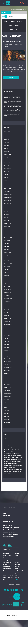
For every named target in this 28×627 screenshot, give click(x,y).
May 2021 (6, 180)
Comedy (14, 444)
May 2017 (6, 309)
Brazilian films (15, 440)
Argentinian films (8, 438)
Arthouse (6, 553)
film (13, 449)
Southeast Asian (19, 570)
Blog (5, 21)
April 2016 (6, 347)
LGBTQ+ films (7, 461)
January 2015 (7, 390)
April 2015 (6, 381)
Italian (16, 557)
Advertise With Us (8, 536)
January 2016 (7, 355)
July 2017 (6, 304)
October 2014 (7, 399)
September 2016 (8, 332)
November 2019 (7, 232)
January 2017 (7, 321)
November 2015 (7, 361)
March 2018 (7, 281)
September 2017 (8, 298)
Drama (6, 447)
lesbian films (14, 459)
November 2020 (8, 197)
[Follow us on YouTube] (16, 590)
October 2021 (7, 165)
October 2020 (7, 200)
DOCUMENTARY (18, 445)
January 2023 (7, 131)
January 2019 (7, 255)
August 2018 (7, 266)
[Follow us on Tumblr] (19, 590)
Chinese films (7, 444)
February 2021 (7, 188)
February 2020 (7, 223)
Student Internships (9, 529)
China (20, 442)
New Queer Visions (17, 465)
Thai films (14, 471)
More (16, 579)
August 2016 (7, 335)
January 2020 (7, 226)
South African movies (9, 469)
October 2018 (7, 260)
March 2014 (7, 419)
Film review (17, 449)
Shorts (16, 568)
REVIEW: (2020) (12, 42)
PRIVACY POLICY (7, 616)
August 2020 (7, 206)
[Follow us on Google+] (22, 590)
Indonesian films (12, 455)
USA (5, 473)
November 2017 (7, 292)
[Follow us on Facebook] (8, 590)
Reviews (17, 25)
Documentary (7, 568)
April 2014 (6, 416)
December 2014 (7, 393)
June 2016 (6, 341)
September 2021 (8, 168)
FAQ (4, 513)
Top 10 (19, 471)
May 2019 (6, 246)
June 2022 (6, 142)
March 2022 (7, 151)
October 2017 (7, 295)
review (6, 467)
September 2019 (8, 237)
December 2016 (7, 324)
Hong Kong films (15, 453)
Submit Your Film (8, 525)
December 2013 (7, 422)
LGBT (19, 459)
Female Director (8, 575)
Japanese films (18, 457)
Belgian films (7, 440)
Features (12, 21)
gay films (18, 451)
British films (7, 442)
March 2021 (7, 185)
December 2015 (7, 358)
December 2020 (8, 194)
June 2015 (6, 376)
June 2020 (6, 211)
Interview (19, 455)
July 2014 (6, 407)
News (10, 25)
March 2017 (7, 315)
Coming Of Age (7, 562)
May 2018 (6, 275)
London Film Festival (16, 461)
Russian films (12, 467)
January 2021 (7, 191)
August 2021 (7, 171)
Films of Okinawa (8, 577)
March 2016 (7, 350)
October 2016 (7, 330)
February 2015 (7, 387)
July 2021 (6, 174)
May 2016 (6, 344)
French (5, 579)
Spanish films (19, 469)
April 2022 (6, 148)
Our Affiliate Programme (10, 534)
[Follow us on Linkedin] (13, 590)
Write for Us (13, 29)
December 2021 (7, 160)
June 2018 (6, 272)
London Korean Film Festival (11, 463)
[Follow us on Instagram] (11, 590)
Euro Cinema (7, 573)
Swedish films (7, 471)
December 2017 (7, 289)
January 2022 (7, 157)
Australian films (17, 438)
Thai (16, 575)
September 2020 (8, 203)
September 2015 (8, 367)
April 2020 (6, 217)
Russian (17, 566)
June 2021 (6, 177)
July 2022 (6, 139)
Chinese (5, 557)
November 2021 (7, 162)
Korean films (7, 459)
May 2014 (6, 413)
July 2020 (6, 209)
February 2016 (7, 353)
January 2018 (7, 286)
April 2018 (6, 278)
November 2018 (7, 257)
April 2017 (6, 312)
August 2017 (7, 301)
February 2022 (7, 154)
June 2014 (6, 410)
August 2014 (7, 404)
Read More (11, 77)
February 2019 (7, 252)
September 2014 (8, 402)
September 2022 (8, 136)
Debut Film (6, 566)
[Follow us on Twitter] (5, 590)
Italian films (7, 457)
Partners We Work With (10, 532)
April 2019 (6, 249)
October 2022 (7, 134)
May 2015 (6, 379)
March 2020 (7, 220)
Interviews (20, 21)
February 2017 (7, 318)
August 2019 (7, 240)
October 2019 (7, 234)
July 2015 (6, 373)
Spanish (17, 573)
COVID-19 (19, 444)
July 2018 (6, 269)
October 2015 (7, 364)
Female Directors (13, 447)
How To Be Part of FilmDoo (11, 527)
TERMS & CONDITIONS (12, 615)
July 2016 (6, 338)
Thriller (17, 577)
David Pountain (9, 44)
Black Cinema (7, 555)
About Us (6, 511)
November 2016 (7, 327)
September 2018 (8, 263)
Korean (17, 562)
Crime (5, 564)
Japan (12, 457)
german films (7, 453)
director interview (8, 445)
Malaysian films (8, 465)
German (17, 553)
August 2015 (7, 370)
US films (9, 473)
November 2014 (7, 396)
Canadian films (14, 442)
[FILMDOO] (14, 596)
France (6, 451)
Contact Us (6, 515)
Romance (17, 564)
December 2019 (7, 229)
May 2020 (6, 214)
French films (12, 451)
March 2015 (7, 384)
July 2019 (6, 243)
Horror (5, 455)
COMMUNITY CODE (19, 616)
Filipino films (7, 449)
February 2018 (7, 283)
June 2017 (6, 306)
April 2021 (6, 183)
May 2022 (6, 145)
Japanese (17, 560)
